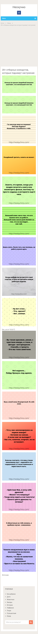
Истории (10, 605)
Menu (4, 18)
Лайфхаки (10, 608)
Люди (9, 610)
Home (2, 23)
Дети (8, 597)
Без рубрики (11, 594)
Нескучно (19, 7)
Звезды (9, 602)
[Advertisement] (19, 46)
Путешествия (11, 613)
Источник (5, 575)
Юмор (9, 23)
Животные (10, 599)
